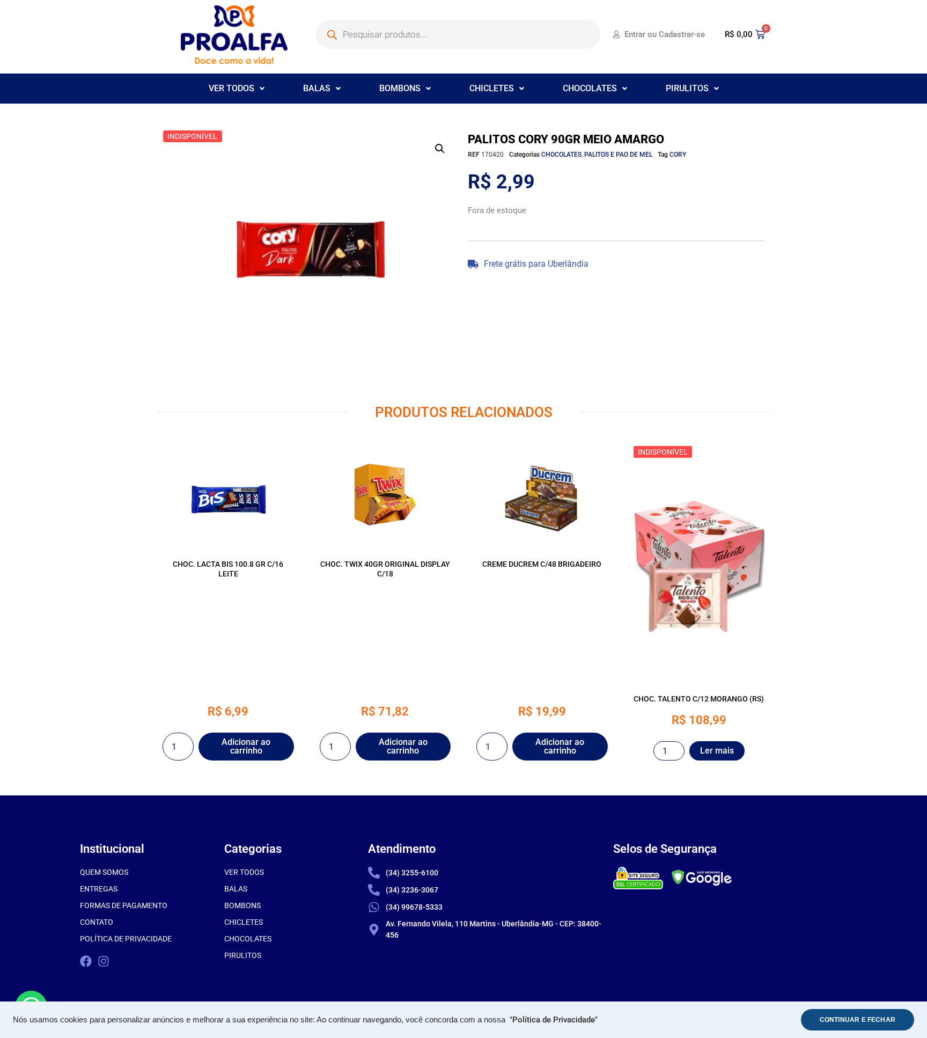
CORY (678, 154)
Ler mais (717, 750)
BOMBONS (400, 88)
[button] (236, 89)
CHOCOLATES (590, 88)
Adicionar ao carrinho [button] (246, 746)
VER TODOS (231, 88)
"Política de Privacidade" (554, 1020)
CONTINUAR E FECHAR (857, 1020)
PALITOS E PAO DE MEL (618, 154)
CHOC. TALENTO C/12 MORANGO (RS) (699, 699)
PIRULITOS (687, 88)
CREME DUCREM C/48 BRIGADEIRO (541, 564)
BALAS (316, 88)
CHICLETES (491, 88)
